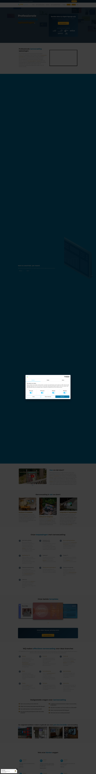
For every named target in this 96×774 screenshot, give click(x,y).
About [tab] (63, 380)
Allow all (62, 396)
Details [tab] (48, 380)
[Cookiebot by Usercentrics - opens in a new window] (65, 377)
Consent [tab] (33, 380)
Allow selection (48, 396)
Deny (34, 396)
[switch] (42, 393)
